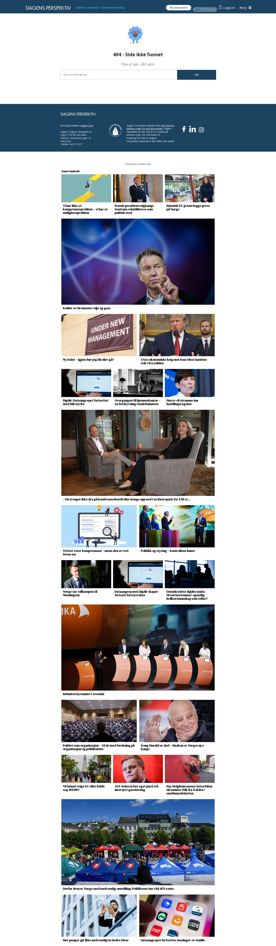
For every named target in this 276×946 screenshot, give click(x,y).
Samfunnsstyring (113, 7)
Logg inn (229, 8)
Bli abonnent (178, 7)
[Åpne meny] (244, 8)
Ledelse (80, 7)
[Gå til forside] (47, 8)
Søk (196, 75)
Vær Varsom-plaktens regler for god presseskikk (150, 127)
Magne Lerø (86, 125)
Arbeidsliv (93, 7)
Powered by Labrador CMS (138, 164)
